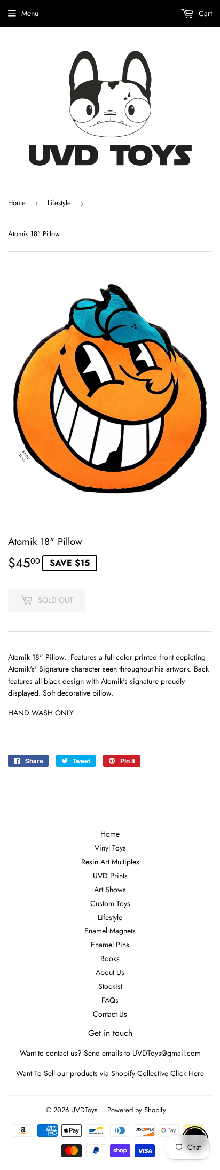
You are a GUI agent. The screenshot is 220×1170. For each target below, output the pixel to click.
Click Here (187, 1073)
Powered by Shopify (136, 1110)
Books (110, 958)
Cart (204, 13)
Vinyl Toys (110, 848)
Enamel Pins (110, 944)
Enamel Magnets (110, 930)
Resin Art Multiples (110, 861)
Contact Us (110, 1014)
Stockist (110, 986)
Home (17, 203)
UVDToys (84, 1110)
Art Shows (110, 889)
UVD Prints (110, 875)
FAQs (110, 1000)
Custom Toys (110, 903)
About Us (110, 972)
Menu (29, 13)
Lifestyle (59, 203)
